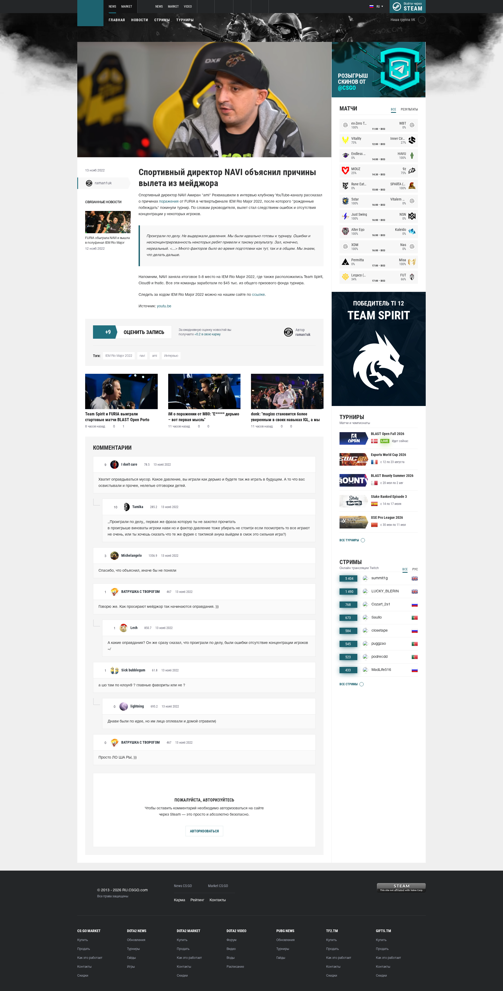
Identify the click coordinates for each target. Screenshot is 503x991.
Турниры (185, 20)
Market (126, 6)
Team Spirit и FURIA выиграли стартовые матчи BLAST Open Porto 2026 (117, 416)
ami (154, 355)
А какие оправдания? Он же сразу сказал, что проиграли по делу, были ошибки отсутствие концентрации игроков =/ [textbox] (208, 646)
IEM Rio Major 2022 (118, 355)
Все (393, 109)
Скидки (82, 975)
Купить (82, 940)
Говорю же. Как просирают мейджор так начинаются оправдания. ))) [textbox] (159, 607)
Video (188, 6)
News (112, 6)
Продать (83, 949)
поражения (169, 201)
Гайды (131, 957)
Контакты (218, 900)
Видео (231, 949)
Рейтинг (197, 900)
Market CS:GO (218, 886)
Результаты (409, 109)
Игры (131, 966)
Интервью (171, 355)
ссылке (258, 295)
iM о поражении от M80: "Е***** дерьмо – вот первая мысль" (203, 416)
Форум (231, 940)
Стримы (162, 20)
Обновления (136, 940)
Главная (117, 20)
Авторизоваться (204, 831)
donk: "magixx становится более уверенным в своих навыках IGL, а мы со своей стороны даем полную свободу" (285, 416)
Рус (415, 569)
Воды (230, 957)
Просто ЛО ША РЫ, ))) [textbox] (118, 757)
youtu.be (164, 306)
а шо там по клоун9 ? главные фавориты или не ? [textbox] (142, 685)
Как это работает (89, 957)
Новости (139, 20)
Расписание (235, 966)
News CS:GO (183, 886)
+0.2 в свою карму (207, 334)
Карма (179, 900)
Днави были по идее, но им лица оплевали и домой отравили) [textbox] (162, 721)
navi (142, 355)
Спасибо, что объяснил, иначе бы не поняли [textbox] (137, 570)
